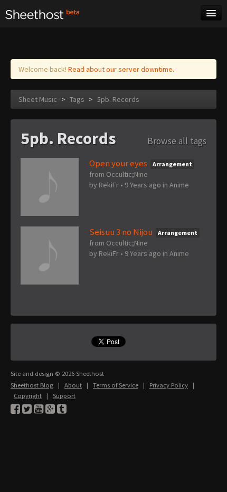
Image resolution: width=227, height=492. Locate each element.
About (73, 385)
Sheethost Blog (32, 385)
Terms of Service (115, 385)
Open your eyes (118, 163)
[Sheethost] (42, 14)
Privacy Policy (168, 385)
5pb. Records (118, 99)
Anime (179, 185)
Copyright (28, 396)
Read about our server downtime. (121, 69)
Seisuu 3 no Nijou (121, 232)
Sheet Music (37, 99)
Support (64, 396)
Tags (77, 99)
